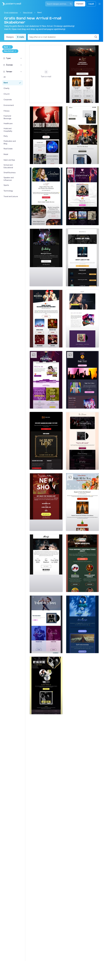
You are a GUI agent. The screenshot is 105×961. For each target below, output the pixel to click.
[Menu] (99, 3)
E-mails (20, 37)
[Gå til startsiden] (10, 3)
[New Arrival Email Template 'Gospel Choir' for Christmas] (82, 74)
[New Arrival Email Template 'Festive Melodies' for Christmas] (82, 502)
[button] (21, 58)
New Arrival (27, 12)
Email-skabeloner (11, 12)
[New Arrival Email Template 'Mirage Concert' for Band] (46, 563)
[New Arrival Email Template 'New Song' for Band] (46, 135)
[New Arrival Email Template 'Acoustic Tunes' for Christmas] (82, 563)
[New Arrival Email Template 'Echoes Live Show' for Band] (46, 502)
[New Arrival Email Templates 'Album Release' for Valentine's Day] (46, 685)
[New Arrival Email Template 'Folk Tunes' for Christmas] (46, 319)
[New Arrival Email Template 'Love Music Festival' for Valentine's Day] (46, 380)
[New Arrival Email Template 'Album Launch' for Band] (82, 135)
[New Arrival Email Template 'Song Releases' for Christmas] (46, 196)
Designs (10, 37)
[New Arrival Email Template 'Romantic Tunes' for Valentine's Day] (46, 624)
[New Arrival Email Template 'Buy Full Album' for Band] (82, 257)
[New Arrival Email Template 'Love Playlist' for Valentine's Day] (82, 196)
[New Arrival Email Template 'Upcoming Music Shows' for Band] (46, 441)
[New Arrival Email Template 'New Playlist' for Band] (82, 624)
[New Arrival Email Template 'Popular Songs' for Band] (82, 380)
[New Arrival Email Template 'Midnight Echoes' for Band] (46, 257)
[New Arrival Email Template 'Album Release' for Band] (82, 319)
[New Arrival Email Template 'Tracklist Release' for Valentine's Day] (82, 441)
